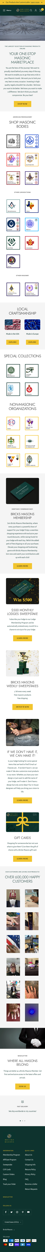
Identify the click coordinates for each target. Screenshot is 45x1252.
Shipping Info (30, 1165)
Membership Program (11, 1155)
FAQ (26, 1179)
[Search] (31, 10)
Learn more (35, 2)
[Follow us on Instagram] (17, 1212)
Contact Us (29, 1160)
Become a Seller (31, 1184)
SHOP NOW (23, 104)
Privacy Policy (30, 1174)
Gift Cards (7, 1170)
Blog (5, 1179)
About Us (28, 1155)
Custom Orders (8, 1174)
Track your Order (9, 1184)
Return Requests (31, 1189)
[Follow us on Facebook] (6, 1212)
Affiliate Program (9, 1160)
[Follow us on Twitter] (11, 1212)
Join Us (22, 1086)
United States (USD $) (12, 1222)
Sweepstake (7, 1165)
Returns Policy (30, 1170)
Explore (13, 342)
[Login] (36, 10)
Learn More (22, 566)
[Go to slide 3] (24, 1120)
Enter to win (22, 707)
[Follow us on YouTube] (28, 1212)
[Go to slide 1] (20, 1120)
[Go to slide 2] (22, 1120)
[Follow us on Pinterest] (23, 1212)
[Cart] (40, 10)
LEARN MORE (22, 859)
